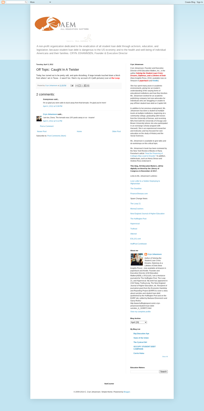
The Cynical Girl (140, 342)
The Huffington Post (138, 219)
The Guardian (136, 188)
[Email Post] (72, 85)
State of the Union (141, 338)
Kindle (155, 81)
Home (79, 131)
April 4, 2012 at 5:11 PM (52, 121)
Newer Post (41, 131)
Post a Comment (46, 126)
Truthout (133, 229)
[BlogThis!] (79, 85)
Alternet (133, 234)
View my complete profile (140, 312)
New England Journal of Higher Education (147, 214)
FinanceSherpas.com (139, 194)
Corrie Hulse (139, 353)
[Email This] (76, 85)
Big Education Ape (141, 334)
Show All (165, 356)
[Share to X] (82, 85)
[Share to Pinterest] (88, 85)
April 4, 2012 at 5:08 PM (52, 106)
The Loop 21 (135, 204)
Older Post (116, 131)
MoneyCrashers (136, 209)
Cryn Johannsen (50, 114)
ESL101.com (135, 239)
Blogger (127, 392)
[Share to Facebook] (85, 85)
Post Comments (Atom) (56, 136)
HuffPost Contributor (138, 244)
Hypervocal (135, 224)
